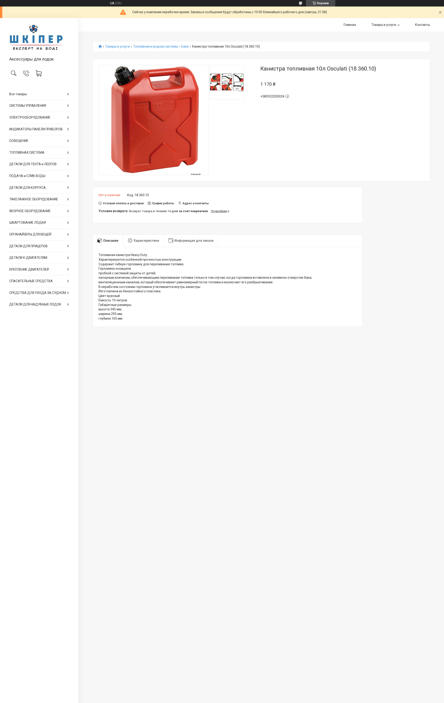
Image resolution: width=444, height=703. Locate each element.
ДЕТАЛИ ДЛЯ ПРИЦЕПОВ (28, 246)
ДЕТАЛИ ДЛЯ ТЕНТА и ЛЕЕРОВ (33, 164)
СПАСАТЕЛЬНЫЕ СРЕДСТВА (31, 281)
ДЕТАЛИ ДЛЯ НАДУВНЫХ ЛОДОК (35, 304)
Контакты (422, 25)
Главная (350, 25)
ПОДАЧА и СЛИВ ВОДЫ (27, 176)
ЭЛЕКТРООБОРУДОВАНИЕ (29, 117)
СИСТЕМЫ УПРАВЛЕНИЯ (27, 105)
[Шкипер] (39, 37)
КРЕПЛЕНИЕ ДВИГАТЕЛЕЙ (29, 269)
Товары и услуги (383, 25)
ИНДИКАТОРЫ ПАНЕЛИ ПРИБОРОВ (36, 129)
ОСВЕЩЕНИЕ (18, 141)
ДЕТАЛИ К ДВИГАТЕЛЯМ (28, 258)
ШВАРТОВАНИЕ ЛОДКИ (27, 222)
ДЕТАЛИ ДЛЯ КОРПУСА (27, 188)
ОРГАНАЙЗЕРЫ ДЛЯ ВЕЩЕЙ (30, 234)
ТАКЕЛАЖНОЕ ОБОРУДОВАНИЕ (33, 199)
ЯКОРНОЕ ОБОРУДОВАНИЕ (30, 211)
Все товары (18, 94)
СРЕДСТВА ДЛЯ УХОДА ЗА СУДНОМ (37, 293)
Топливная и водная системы (155, 46)
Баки (185, 46)
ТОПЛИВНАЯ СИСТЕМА (26, 152)
